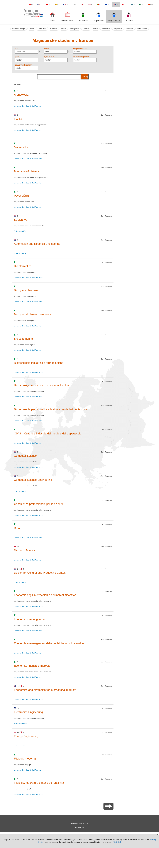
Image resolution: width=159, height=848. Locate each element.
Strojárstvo (20, 219)
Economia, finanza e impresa (32, 665)
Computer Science (25, 455)
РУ (109, 4)
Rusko (95, 29)
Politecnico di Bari (20, 231)
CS (41, 4)
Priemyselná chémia (26, 171)
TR (126, 4)
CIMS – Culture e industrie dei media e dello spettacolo (47, 433)
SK (117, 4)
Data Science (22, 528)
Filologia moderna (25, 758)
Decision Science (24, 550)
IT (83, 4)
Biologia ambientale (26, 290)
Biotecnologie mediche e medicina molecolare (42, 385)
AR (143, 4)
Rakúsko (86, 29)
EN (32, 4)
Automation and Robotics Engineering (37, 243)
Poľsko (63, 29)
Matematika (21, 147)
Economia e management (29, 619)
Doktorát (129, 21)
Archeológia (21, 94)
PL (92, 4)
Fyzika (18, 118)
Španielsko (106, 29)
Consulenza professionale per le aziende (39, 503)
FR (67, 4)
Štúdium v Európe (18, 29)
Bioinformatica (22, 266)
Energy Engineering (26, 736)
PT (100, 4)
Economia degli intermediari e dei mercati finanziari (45, 595)
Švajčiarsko (118, 29)
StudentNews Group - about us (79, 823)
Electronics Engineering (28, 712)
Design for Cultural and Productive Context (40, 572)
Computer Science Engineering (33, 479)
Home (52, 21)
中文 (151, 4)
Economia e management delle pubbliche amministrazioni (49, 643)
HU (75, 4)
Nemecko (53, 29)
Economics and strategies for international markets (45, 689)
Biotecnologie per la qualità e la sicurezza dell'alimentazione (50, 409)
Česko (31, 29)
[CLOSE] (117, 842)
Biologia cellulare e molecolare (32, 314)
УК (134, 4)
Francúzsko (42, 29)
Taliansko (129, 29)
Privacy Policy (79, 827)
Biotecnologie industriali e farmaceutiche (38, 362)
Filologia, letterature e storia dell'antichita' (39, 782)
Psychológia (21, 195)
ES (58, 4)
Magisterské (98, 21)
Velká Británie (142, 29)
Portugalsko (74, 29)
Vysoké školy (67, 21)
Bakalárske (83, 21)
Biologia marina (23, 338)
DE (50, 4)
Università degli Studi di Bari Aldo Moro (28, 106)
